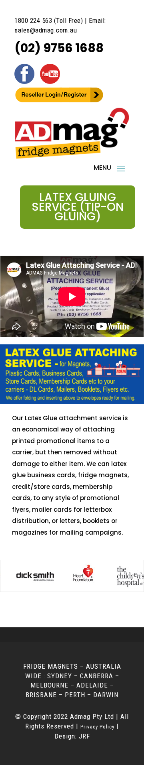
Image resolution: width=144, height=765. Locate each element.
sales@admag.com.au (45, 30)
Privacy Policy (97, 727)
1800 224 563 (33, 20)
